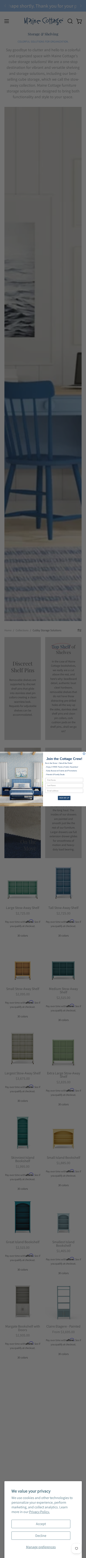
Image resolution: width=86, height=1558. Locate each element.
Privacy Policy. (39, 1511)
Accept (41, 1523)
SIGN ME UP (64, 798)
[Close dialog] (84, 754)
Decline (40, 1535)
